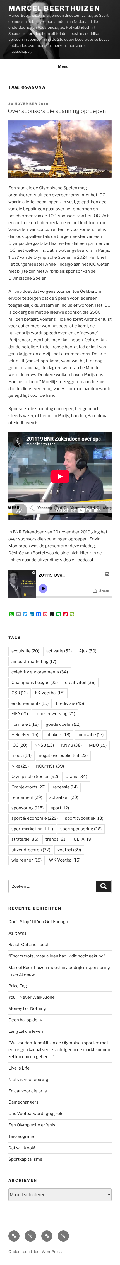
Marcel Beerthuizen (54, 8)
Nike (20, 766)
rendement (26, 797)
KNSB (44, 745)
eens (85, 353)
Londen (78, 415)
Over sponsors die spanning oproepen (57, 111)
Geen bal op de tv (25, 1019)
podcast (85, 559)
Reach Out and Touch (28, 944)
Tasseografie (21, 1136)
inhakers (57, 734)
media (21, 755)
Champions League (34, 682)
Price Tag (17, 985)
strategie (24, 839)
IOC (19, 745)
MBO (98, 745)
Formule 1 (25, 724)
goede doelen (63, 724)
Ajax (87, 651)
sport (60, 808)
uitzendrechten (30, 849)
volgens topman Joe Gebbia (67, 291)
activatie (59, 651)
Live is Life (19, 1068)
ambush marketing (33, 661)
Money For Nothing (27, 1008)
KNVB (71, 745)
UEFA (83, 839)
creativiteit (80, 682)
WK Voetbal (64, 860)
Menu (63, 66)
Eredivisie (70, 703)
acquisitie (25, 651)
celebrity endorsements (39, 671)
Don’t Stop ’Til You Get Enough (38, 921)
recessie (65, 787)
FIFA (19, 713)
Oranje (76, 776)
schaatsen (63, 797)
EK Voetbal (49, 692)
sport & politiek (84, 818)
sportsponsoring (81, 828)
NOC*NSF (50, 766)
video (65, 559)
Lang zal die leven (25, 1031)
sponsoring (27, 808)
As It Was (17, 933)
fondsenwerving (55, 713)
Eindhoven (23, 422)
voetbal (69, 849)
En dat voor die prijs (27, 1091)
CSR (19, 692)
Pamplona (97, 415)
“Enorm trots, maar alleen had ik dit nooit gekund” (56, 956)
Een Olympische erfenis (31, 1125)
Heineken (24, 734)
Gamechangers (23, 1102)
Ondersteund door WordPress (35, 1251)
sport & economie (34, 818)
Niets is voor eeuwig (28, 1079)
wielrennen (26, 860)
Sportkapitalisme (25, 1159)
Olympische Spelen (34, 776)
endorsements (30, 703)
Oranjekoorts (28, 787)
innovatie (91, 734)
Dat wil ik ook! (21, 1147)
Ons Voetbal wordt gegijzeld (36, 1113)
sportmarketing (32, 828)
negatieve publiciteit (63, 755)
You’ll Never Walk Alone (31, 997)
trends (55, 839)
